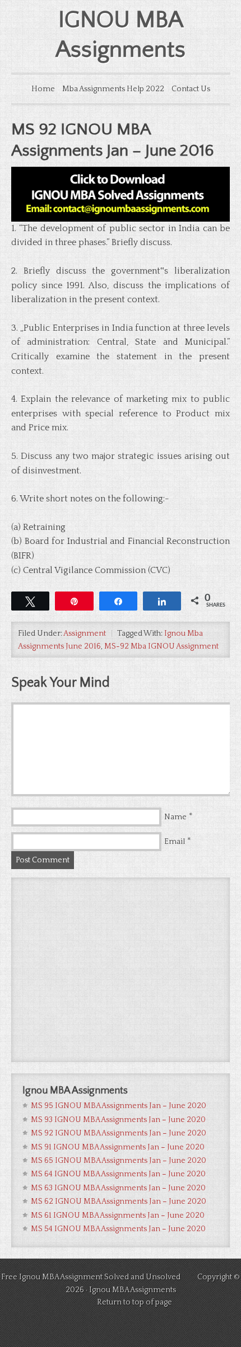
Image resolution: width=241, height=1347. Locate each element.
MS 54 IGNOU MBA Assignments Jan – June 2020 (118, 1228)
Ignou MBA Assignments (132, 1289)
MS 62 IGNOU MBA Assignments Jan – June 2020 (118, 1201)
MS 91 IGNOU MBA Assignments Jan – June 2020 (118, 1147)
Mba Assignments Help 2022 (113, 89)
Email (174, 841)
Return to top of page (134, 1302)
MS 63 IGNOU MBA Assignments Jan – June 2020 (118, 1188)
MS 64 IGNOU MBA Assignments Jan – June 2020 (118, 1174)
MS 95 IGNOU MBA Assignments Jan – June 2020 (118, 1105)
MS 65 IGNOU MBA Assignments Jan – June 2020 (118, 1160)
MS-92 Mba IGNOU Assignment (161, 646)
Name (175, 817)
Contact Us (191, 89)
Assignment (84, 633)
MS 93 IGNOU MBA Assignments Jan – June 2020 (118, 1119)
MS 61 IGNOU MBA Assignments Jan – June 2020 (118, 1215)
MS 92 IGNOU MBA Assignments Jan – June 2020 (118, 1133)
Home (43, 89)
